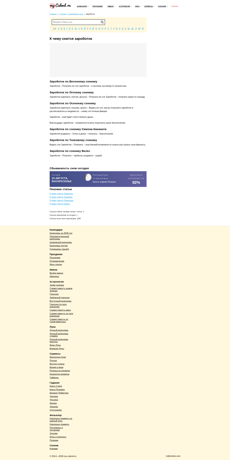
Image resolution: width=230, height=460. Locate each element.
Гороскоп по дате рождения (58, 305)
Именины (54, 276)
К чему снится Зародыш (61, 200)
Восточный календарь (60, 301)
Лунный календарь (59, 330)
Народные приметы (59, 424)
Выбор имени (56, 273)
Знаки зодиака (57, 285)
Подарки (54, 440)
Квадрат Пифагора (59, 393)
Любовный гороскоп (60, 298)
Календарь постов (59, 246)
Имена (111, 6)
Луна (137, 6)
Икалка (53, 403)
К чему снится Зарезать (61, 194)
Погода (53, 360)
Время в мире (56, 367)
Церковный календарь (61, 242)
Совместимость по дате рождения (61, 314)
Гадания (162, 6)
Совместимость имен (60, 310)
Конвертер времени (59, 374)
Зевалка (54, 407)
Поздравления (57, 261)
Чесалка (54, 400)
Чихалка (54, 396)
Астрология (124, 6)
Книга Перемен (57, 390)
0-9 (54, 28)
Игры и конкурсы (58, 437)
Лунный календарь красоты (59, 340)
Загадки (54, 433)
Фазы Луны (55, 345)
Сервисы (148, 6)
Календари (82, 6)
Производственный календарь (59, 237)
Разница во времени (60, 371)
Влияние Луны (57, 348)
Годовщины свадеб (59, 249)
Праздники (98, 6)
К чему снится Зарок (60, 204)
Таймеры (54, 378)
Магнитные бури (58, 357)
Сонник (174, 6)
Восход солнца (57, 364)
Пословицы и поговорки (56, 429)
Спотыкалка (56, 410)
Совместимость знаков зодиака (61, 289)
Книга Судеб (56, 386)
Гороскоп (54, 294)
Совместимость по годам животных (59, 320)
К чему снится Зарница (61, 197)
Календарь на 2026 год (61, 233)
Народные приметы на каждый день (61, 419)
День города (56, 264)
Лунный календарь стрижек (59, 335)
